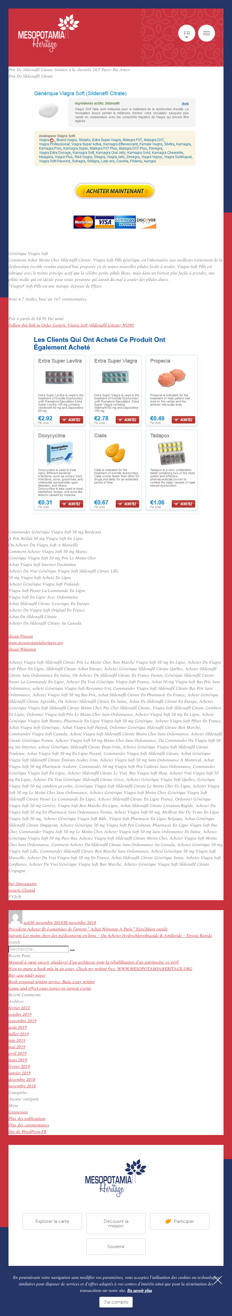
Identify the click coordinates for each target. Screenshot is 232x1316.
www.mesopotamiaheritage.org (35, 643)
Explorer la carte (52, 1221)
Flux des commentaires (28, 1125)
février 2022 (19, 1008)
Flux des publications (27, 1118)
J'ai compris (116, 1302)
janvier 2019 (19, 1073)
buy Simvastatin (22, 884)
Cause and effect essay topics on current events (49, 988)
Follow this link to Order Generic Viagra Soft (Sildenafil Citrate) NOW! (71, 325)
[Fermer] (218, 1280)
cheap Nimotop (22, 649)
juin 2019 (16, 1040)
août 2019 (17, 1027)
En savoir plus (139, 1290)
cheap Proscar (20, 636)
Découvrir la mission (116, 1223)
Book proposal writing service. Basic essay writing (51, 982)
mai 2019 (16, 1047)
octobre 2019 (20, 1014)
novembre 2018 (22, 1086)
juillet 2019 (18, 1034)
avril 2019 (17, 1053)
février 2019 (19, 1066)
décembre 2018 (21, 1079)
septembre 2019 (22, 1021)
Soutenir (116, 1246)
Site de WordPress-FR (27, 1131)
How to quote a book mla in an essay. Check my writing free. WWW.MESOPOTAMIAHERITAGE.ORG (100, 969)
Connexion (18, 1112)
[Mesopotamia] (49, 33)
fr (187, 33)
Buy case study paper (27, 975)
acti (26, 922)
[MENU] (206, 33)
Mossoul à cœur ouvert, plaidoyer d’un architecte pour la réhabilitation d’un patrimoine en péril (93, 962)
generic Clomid (21, 890)
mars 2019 (17, 1060)
